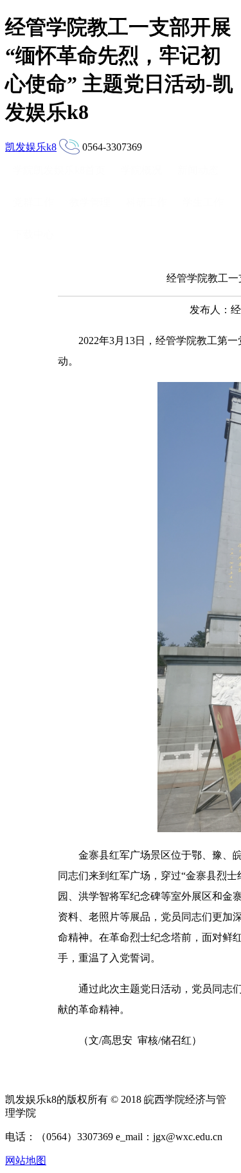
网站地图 (25, 1160)
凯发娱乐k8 (31, 146)
